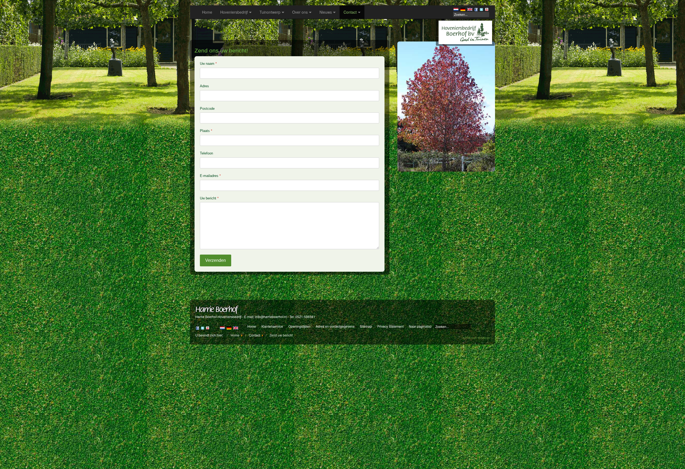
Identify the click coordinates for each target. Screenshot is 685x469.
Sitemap (366, 326)
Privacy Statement (390, 326)
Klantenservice (272, 326)
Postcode (207, 109)
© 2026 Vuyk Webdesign (476, 337)
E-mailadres (210, 176)
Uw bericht (209, 198)
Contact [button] (350, 12)
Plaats (206, 131)
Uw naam (208, 64)
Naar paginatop (420, 326)
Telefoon (206, 153)
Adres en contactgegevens (335, 326)
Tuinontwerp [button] (270, 12)
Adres (204, 86)
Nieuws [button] (325, 12)
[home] (465, 32)
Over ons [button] (300, 12)
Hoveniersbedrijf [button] (234, 12)
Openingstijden (299, 326)
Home (207, 12)
